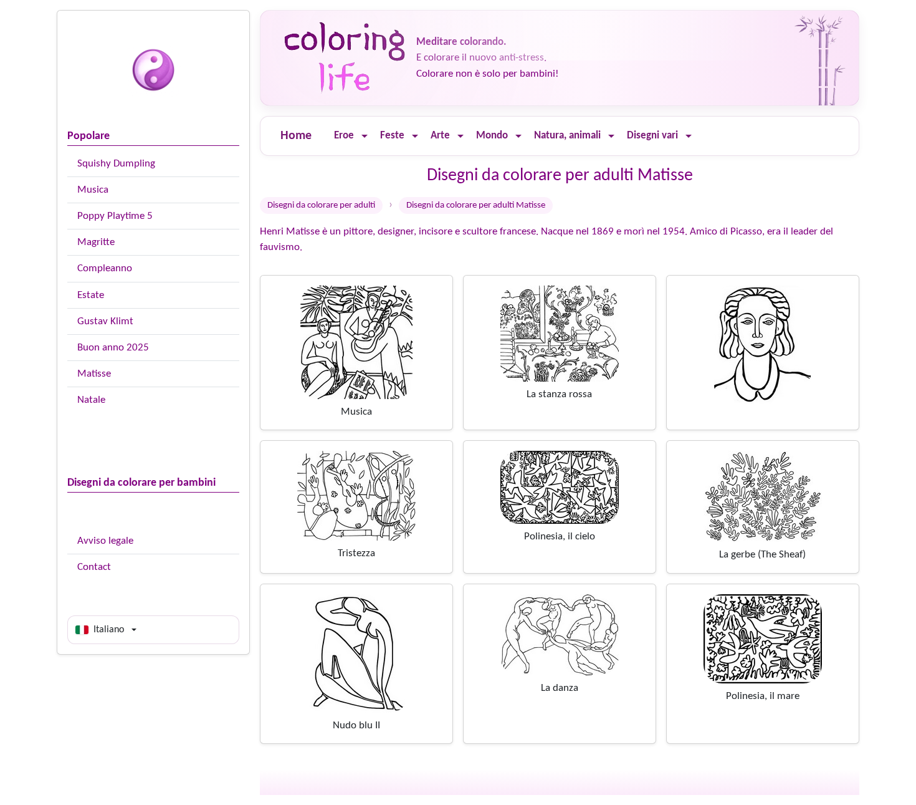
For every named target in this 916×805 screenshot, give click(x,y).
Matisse (94, 374)
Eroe (344, 135)
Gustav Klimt (105, 321)
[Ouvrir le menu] (364, 136)
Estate (90, 295)
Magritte (96, 242)
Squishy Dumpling (116, 163)
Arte (440, 135)
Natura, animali (567, 135)
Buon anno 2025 (113, 347)
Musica (92, 190)
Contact (94, 567)
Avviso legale (105, 541)
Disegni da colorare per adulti (321, 205)
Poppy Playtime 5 (115, 216)
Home (296, 136)
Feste (392, 135)
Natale (91, 400)
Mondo (492, 135)
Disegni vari (652, 135)
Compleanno (104, 268)
